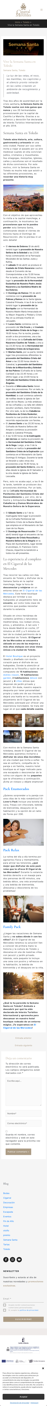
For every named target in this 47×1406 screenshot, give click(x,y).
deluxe (33, 678)
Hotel (6, 1226)
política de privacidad (29, 1310)
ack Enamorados (17, 789)
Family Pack (12, 927)
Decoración (9, 1202)
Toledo (22, 70)
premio (6, 1235)
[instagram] (13, 1259)
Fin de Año (8, 1221)
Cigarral (7, 1198)
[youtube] (20, 1259)
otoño (6, 1230)
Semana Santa (10, 70)
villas (19, 681)
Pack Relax (11, 850)
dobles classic (11, 674)
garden (7, 678)
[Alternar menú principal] (41, 10)
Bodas (6, 1193)
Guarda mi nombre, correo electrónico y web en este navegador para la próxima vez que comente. (23, 1139)
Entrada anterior (23, 1038)
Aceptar (23, 1397)
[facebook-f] (6, 1259)
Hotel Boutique (14, 656)
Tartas (6, 1244)
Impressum (34, 1403)
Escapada (8, 1212)
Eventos (7, 1216)
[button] (43, 1368)
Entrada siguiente (23, 1045)
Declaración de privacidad (19, 1403)
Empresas (8, 1207)
